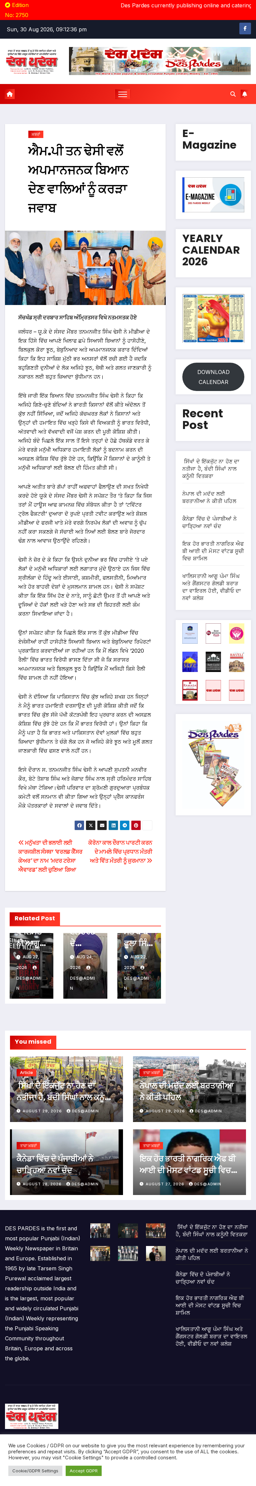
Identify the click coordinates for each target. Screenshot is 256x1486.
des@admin (29, 983)
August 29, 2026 (43, 1111)
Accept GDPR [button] (84, 1470)
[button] (233, 94)
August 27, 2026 (166, 1184)
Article (26, 1072)
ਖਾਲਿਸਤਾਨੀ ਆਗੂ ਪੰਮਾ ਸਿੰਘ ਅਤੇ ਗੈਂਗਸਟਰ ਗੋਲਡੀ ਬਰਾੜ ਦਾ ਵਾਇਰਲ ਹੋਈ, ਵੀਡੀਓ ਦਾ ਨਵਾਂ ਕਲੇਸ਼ (211, 1336)
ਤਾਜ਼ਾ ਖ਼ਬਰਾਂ (151, 1072)
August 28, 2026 (43, 1184)
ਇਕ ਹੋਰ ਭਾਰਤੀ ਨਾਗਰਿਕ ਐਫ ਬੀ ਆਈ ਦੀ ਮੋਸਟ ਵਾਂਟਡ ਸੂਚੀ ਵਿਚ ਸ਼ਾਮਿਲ (213, 551)
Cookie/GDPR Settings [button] (35, 1470)
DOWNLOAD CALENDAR (213, 377)
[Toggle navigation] (123, 94)
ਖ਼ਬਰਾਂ (36, 134)
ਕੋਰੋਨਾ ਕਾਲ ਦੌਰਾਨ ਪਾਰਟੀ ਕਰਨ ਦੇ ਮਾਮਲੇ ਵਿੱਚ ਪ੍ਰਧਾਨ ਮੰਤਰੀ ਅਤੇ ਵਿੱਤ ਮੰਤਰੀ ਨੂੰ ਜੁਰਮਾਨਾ (120, 851)
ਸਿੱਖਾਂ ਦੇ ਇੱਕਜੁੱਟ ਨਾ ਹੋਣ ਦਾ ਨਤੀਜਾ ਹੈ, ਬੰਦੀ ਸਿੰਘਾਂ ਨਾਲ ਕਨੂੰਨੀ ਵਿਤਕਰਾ (210, 468)
